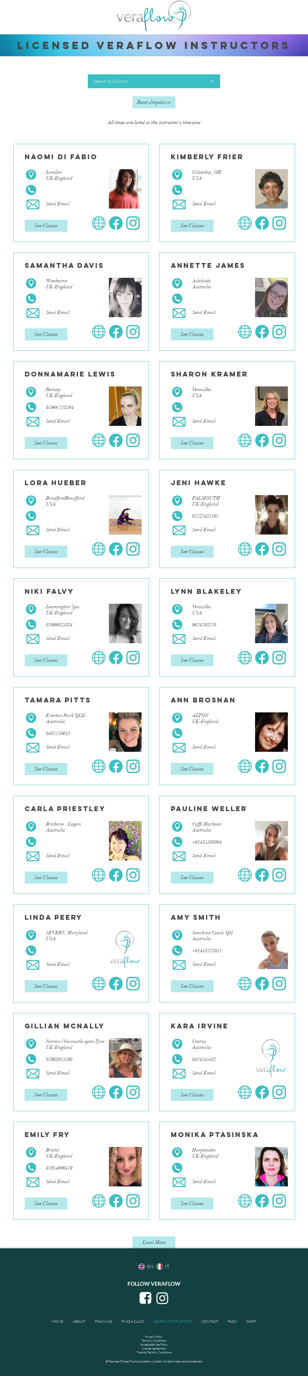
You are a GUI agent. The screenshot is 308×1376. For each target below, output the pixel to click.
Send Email (57, 204)
